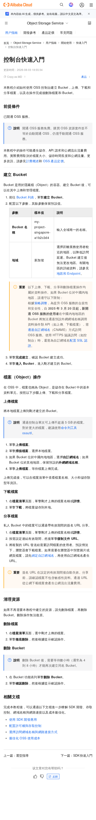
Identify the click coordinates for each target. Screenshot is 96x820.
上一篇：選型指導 (16, 755)
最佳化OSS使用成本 (24, 738)
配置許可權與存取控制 (25, 725)
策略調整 (40, 303)
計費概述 (32, 161)
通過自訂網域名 (39, 329)
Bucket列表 (25, 197)
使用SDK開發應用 (23, 719)
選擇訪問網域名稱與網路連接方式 (33, 732)
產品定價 (48, 32)
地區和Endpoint (69, 273)
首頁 (6, 43)
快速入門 (81, 42)
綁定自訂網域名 (43, 555)
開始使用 (66, 42)
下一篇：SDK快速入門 (76, 755)
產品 (84, 76)
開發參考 (29, 32)
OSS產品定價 (53, 161)
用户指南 (11, 32)
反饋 (55, 776)
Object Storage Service (27, 42)
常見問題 (66, 32)
